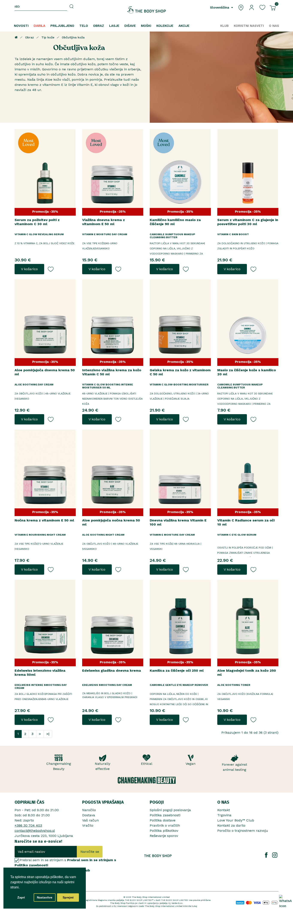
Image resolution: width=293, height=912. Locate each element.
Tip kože (47, 37)
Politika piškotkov (164, 831)
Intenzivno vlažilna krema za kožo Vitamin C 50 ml (111, 372)
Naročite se (89, 852)
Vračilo (87, 825)
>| (47, 734)
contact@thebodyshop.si (35, 831)
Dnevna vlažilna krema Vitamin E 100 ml (178, 522)
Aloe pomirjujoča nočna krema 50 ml (111, 522)
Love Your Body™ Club (235, 820)
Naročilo (89, 810)
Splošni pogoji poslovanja (170, 810)
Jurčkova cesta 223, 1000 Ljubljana (44, 836)
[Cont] (251, 7)
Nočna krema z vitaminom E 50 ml (44, 520)
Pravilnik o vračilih (165, 825)
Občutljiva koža (73, 37)
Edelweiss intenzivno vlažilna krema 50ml (40, 672)
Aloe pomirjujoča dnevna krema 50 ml (45, 372)
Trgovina (224, 815)
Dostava (88, 815)
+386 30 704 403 (28, 825)
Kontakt (223, 810)
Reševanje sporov (164, 836)
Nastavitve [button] (44, 897)
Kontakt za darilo (231, 825)
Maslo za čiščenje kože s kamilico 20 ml (246, 372)
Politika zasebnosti (165, 815)
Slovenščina (220, 7)
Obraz (29, 37)
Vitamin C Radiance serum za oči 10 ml (246, 522)
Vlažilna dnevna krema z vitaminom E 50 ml (103, 222)
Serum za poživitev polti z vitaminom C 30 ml (37, 222)
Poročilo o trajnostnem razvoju (242, 831)
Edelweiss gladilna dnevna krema (111, 670)
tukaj (194, 906)
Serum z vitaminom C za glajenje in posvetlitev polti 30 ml (247, 222)
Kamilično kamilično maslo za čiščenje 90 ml (175, 222)
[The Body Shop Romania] (146, 10)
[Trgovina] (241, 7)
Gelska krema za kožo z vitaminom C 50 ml (180, 372)
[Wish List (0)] (262, 7)
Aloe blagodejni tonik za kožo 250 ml (246, 672)
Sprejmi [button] (68, 897)
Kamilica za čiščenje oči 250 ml (177, 670)
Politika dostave (162, 820)
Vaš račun (90, 820)
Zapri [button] (21, 897)
